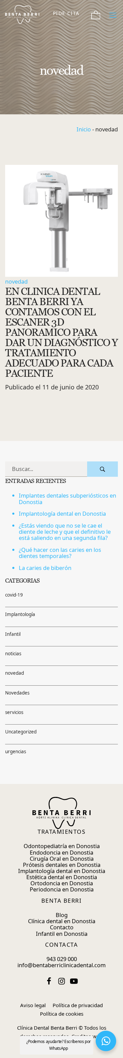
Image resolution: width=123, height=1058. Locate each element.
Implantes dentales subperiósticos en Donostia (67, 499)
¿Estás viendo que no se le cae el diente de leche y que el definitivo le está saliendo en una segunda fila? (65, 531)
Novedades (17, 693)
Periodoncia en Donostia (62, 889)
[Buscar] (102, 469)
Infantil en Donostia (61, 934)
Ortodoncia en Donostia (61, 883)
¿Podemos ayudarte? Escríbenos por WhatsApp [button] (58, 1045)
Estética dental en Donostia (61, 877)
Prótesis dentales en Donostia (61, 865)
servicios (14, 712)
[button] (106, 1041)
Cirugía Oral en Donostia (62, 858)
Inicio (84, 129)
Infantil (12, 634)
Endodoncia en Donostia (61, 852)
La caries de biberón (45, 568)
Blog (62, 915)
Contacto (61, 927)
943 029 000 (61, 959)
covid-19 (14, 595)
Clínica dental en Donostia (61, 921)
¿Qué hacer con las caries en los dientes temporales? (60, 553)
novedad (16, 281)
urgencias (15, 751)
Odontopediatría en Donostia (62, 846)
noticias (13, 653)
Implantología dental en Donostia (62, 514)
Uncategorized (21, 732)
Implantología (20, 615)
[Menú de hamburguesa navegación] (113, 13)
